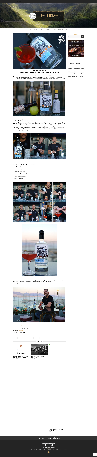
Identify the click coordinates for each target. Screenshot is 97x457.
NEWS (35, 29)
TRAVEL (54, 29)
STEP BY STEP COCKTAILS (41, 70)
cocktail (20, 337)
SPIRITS (41, 29)
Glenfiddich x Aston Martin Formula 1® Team (76, 68)
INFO (67, 29)
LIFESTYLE (60, 29)
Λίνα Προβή (21, 330)
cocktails (24, 337)
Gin (27, 337)
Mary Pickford (37, 337)
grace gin (31, 337)
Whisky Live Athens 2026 (72, 71)
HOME (30, 29)
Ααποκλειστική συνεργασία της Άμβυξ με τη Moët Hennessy (20, 357)
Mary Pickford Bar (21, 325)
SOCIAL (47, 29)
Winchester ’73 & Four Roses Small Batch (38, 357)
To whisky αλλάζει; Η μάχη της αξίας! (74, 63)
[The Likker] (48, 16)
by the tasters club (17, 1)
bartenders (15, 337)
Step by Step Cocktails (44, 337)
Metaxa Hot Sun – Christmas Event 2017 (56, 430)
